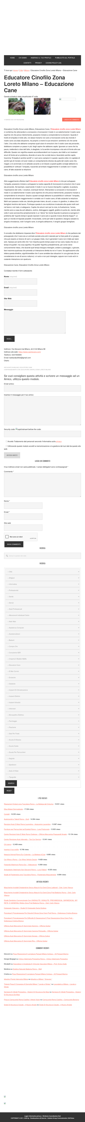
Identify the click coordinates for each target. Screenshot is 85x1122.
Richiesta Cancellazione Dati (52, 1116)
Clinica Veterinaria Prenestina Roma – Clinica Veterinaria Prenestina (43, 959)
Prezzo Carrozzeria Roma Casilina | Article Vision (22, 999)
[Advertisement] (42, 36)
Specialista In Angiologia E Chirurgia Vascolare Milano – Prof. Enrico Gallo (40, 964)
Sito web (7, 523)
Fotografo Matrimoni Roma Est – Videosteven (20, 864)
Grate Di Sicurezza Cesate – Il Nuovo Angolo (20, 1004)
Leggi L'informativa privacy (33, 1116)
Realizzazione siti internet (38, 1118)
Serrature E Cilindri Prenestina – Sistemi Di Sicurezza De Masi (26, 992)
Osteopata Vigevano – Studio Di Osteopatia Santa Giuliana (25, 908)
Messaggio (8, 309)
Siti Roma (71, 1118)
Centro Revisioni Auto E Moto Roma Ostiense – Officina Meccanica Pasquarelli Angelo (35, 834)
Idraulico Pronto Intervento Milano (16, 979)
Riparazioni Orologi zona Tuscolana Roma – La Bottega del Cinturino (28, 804)
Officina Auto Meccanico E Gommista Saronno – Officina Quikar (27, 926)
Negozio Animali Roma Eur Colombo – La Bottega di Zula (24, 854)
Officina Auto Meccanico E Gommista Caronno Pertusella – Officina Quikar (31, 931)
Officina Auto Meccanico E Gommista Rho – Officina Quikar (25, 941)
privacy (59, 441)
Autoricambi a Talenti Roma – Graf (16, 819)
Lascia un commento (71, 120)
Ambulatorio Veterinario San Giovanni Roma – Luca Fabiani (25, 869)
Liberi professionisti (42, 12)
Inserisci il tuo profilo (11, 849)
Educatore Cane (26, 367)
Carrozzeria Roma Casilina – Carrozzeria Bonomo (61, 999)
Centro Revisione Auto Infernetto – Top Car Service (22, 839)
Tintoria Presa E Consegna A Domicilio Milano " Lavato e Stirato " (27, 984)
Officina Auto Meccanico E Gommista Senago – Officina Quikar (27, 936)
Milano (16, 367)
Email (10, 287)
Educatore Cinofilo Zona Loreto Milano (36, 369)
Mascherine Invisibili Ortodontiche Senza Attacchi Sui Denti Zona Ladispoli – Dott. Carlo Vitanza (38, 887)
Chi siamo (7, 844)
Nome (10, 276)
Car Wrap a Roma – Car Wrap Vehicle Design (20, 859)
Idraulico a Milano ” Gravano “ (41, 979)
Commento (9, 471)
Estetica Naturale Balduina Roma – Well (27, 969)
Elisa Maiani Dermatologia (13, 809)
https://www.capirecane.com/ (29, 352)
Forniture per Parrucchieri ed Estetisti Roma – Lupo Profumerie (26, 829)
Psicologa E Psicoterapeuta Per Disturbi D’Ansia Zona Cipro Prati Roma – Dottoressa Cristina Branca (40, 913)
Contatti (7, 814)
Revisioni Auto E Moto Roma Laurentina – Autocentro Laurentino (27, 824)
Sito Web (8, 298)
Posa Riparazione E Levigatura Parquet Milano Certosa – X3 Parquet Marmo (40, 954)
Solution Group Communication (57, 1118)
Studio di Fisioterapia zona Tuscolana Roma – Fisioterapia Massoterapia (30, 874)
